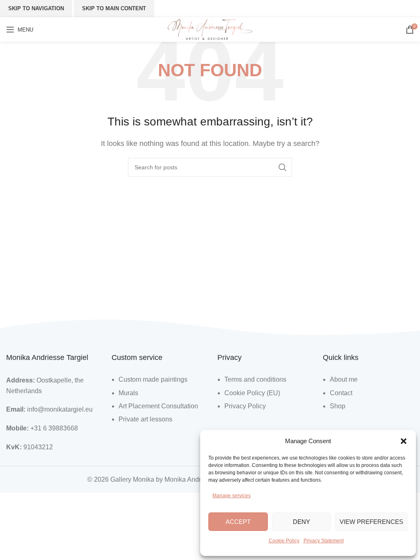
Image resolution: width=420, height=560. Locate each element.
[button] (403, 441)
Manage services (231, 496)
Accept (238, 521)
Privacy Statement (324, 541)
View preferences (371, 521)
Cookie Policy (284, 541)
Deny (301, 521)
